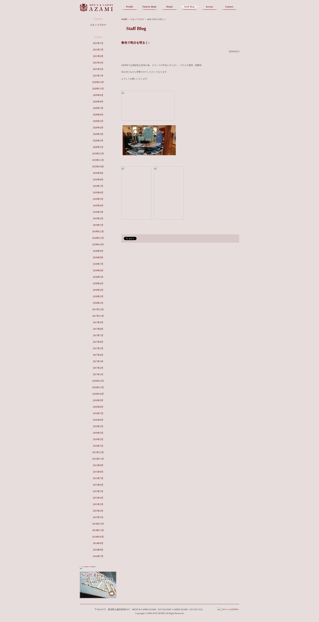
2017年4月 (98, 355)
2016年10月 (98, 394)
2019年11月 (98, 160)
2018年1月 (98, 303)
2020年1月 (98, 147)
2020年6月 (98, 114)
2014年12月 (98, 524)
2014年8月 (98, 550)
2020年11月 (98, 88)
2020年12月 (98, 82)
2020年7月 (98, 108)
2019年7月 (98, 186)
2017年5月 (98, 348)
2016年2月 (98, 439)
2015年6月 (98, 485)
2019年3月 (98, 212)
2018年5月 (98, 277)
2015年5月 (98, 491)
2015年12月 (98, 452)
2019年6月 (98, 192)
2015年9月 (98, 465)
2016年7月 (98, 413)
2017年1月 (98, 374)
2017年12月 (98, 309)
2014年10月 (98, 537)
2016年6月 (98, 420)
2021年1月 (98, 75)
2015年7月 (98, 478)
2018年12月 (98, 231)
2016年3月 (98, 433)
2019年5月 (98, 199)
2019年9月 (98, 173)
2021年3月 (98, 62)
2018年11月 (98, 238)
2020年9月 (98, 95)
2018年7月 (98, 264)
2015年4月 (98, 498)
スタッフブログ (137, 19)
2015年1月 (98, 517)
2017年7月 (98, 335)
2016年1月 (98, 446)
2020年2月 (98, 140)
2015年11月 (98, 459)
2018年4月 (98, 283)
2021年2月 (98, 69)
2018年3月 (98, 290)
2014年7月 (98, 556)
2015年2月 (98, 511)
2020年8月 (98, 101)
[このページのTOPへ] (228, 609)
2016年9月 (98, 400)
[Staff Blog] (98, 597)
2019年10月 (98, 166)
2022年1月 (98, 43)
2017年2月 (98, 368)
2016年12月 (98, 381)
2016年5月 (98, 426)
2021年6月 (98, 56)
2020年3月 (98, 134)
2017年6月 (98, 342)
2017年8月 (98, 329)
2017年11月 (98, 316)
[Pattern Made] (87, 566)
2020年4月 (98, 127)
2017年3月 (98, 361)
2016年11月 (98, 387)
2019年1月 (98, 225)
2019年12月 (98, 153)
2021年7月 (98, 49)
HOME (124, 19)
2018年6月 (98, 270)
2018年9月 (98, 251)
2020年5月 (98, 121)
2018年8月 (98, 257)
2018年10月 (98, 244)
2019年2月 (98, 218)
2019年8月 (98, 179)
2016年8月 (98, 407)
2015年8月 (98, 472)
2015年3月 (98, 504)
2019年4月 (98, 205)
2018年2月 (98, 296)
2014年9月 (98, 543)
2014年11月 (98, 530)
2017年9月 (98, 322)
